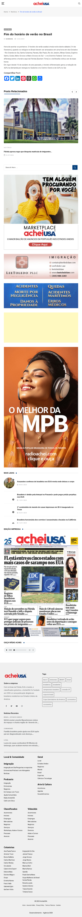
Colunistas (9, 847)
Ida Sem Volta (8, 889)
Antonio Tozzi (8, 854)
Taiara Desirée (27, 889)
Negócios (7, 789)
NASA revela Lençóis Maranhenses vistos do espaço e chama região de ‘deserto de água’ (21, 722)
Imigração (9, 763)
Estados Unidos (16, 717)
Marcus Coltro (27, 863)
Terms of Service (50, 905)
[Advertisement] (41, 327)
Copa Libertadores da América (54, 700)
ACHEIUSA (9, 39)
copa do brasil (48, 695)
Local (6, 740)
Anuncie (6, 836)
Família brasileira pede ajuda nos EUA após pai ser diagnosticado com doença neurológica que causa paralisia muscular (21, 734)
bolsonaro (53, 680)
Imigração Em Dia (28, 851)
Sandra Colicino (28, 886)
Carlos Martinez (9, 860)
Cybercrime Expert (10, 869)
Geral (40, 757)
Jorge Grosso (27, 857)
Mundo (40, 769)
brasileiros (47, 685)
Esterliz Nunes (9, 880)
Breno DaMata (9, 857)
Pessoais (7, 833)
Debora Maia (8, 872)
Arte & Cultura (45, 784)
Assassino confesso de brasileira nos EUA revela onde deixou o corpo (45, 481)
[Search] (79, 3)
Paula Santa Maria (29, 875)
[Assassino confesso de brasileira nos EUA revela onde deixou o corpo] (9, 483)
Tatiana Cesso (28, 892)
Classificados (10, 809)
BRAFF (62, 680)
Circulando (7, 866)
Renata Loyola (27, 883)
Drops (6, 877)
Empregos (7, 819)
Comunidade (8, 728)
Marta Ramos (27, 869)
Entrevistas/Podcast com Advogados (17, 770)
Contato (58, 905)
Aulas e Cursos (33, 833)
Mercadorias (8, 821)
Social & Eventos (43, 794)
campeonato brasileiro (51, 690)
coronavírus (47, 704)
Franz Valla (7, 883)
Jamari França (27, 854)
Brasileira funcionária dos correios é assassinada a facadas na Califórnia (46, 520)
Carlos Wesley (8, 863)
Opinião (25, 872)
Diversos (31, 830)
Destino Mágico (9, 875)
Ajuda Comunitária (10, 795)
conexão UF (66, 690)
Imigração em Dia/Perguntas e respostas (18, 767)
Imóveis (6, 815)
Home (6, 12)
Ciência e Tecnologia (45, 778)
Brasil (6, 717)
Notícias (7, 773)
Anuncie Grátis (31, 905)
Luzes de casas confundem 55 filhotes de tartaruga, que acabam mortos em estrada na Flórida (21, 745)
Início (24, 905)
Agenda (40, 791)
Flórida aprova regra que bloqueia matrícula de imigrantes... (28, 152)
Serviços (7, 827)
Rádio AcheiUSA (9, 798)
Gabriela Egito (8, 886)
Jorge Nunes (27, 860)
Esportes (41, 775)
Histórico (14, 12)
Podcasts (8, 779)
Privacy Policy (40, 905)
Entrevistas (8, 786)
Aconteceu (41, 788)
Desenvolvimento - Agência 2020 (41, 913)
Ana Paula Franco (10, 851)
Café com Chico (9, 801)
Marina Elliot (27, 866)
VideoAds (32, 809)
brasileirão (56, 685)
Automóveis (8, 813)
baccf (45, 680)
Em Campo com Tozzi (11, 792)
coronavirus (71, 700)
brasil (69, 680)
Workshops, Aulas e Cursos (13, 830)
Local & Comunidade (14, 757)
